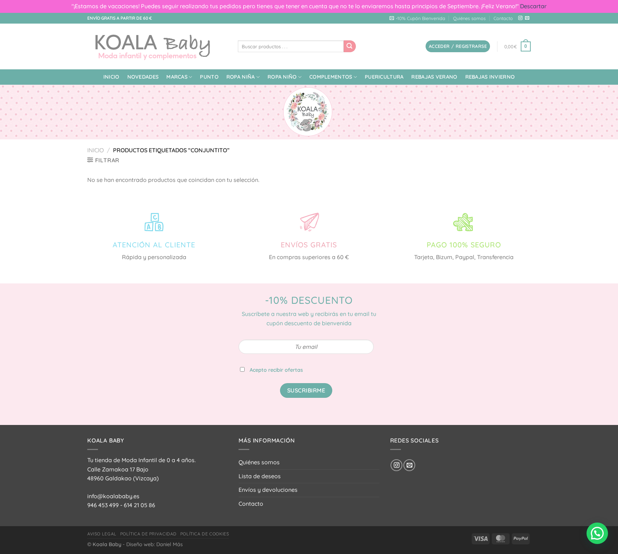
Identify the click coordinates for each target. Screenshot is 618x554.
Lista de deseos (260, 476)
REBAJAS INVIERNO (490, 77)
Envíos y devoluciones (268, 489)
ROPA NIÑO (282, 77)
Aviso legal (102, 533)
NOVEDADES (143, 77)
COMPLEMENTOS (330, 77)
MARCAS (176, 77)
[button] (597, 533)
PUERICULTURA (384, 77)
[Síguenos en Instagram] (520, 18)
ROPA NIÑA (240, 77)
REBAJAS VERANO (434, 77)
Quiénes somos (469, 18)
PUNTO (209, 77)
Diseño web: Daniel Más (154, 544)
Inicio (111, 77)
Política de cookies (204, 533)
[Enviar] (350, 46)
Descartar (533, 6)
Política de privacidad (148, 533)
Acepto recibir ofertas (276, 370)
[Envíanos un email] (527, 18)
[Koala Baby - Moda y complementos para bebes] (157, 46)
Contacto (503, 18)
